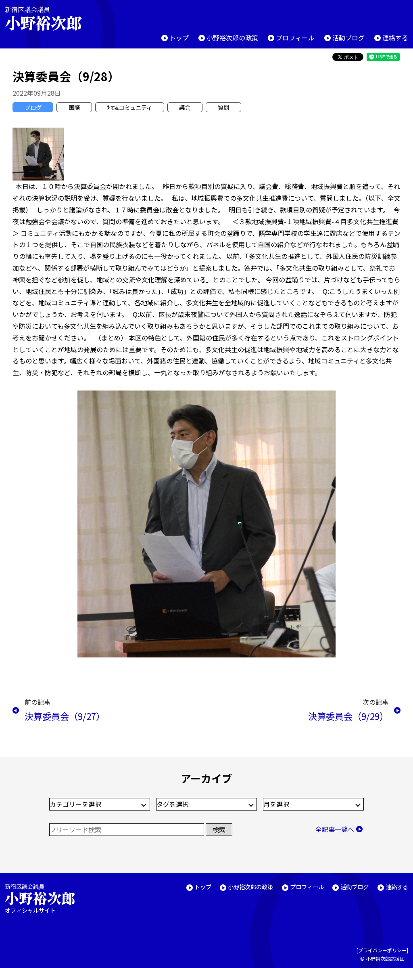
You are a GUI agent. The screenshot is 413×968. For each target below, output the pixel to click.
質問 (223, 107)
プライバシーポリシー (382, 950)
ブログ (33, 107)
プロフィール (295, 37)
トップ (179, 37)
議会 (184, 107)
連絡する (395, 37)
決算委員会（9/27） (65, 716)
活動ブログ (348, 37)
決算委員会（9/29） (348, 716)
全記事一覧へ (334, 829)
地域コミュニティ (129, 107)
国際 (74, 107)
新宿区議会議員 (43, 18)
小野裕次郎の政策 (232, 37)
